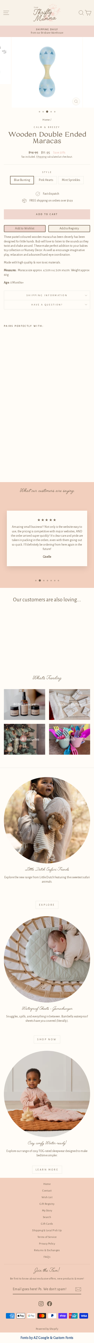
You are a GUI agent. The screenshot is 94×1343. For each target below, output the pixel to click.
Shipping (41, 157)
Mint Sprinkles (71, 180)
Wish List (47, 1197)
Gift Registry (47, 1203)
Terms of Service (47, 1237)
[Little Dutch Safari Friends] (47, 820)
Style (47, 172)
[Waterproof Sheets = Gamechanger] (47, 959)
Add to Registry (69, 228)
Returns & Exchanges (47, 1250)
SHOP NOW (47, 1039)
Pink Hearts (46, 180)
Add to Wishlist (24, 228)
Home (46, 119)
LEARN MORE (47, 1169)
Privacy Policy (47, 1243)
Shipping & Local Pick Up (47, 1230)
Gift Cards (47, 1223)
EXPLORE (47, 904)
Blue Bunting (22, 180)
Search (47, 1217)
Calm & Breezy (47, 127)
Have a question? (47, 304)
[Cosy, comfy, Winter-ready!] (47, 1094)
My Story (47, 1210)
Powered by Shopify (47, 1328)
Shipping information (47, 295)
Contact (47, 1190)
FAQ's (47, 1256)
